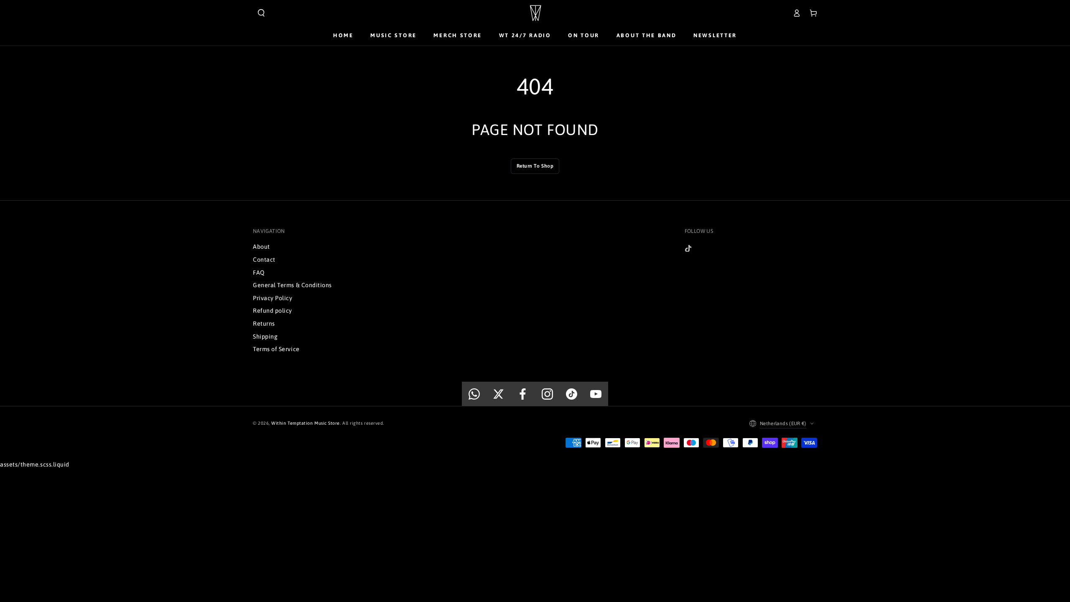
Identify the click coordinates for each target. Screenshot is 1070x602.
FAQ (259, 272)
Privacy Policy (273, 298)
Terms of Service (276, 349)
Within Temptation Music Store (305, 423)
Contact (264, 259)
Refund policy (272, 310)
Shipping (265, 336)
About (261, 246)
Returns (264, 323)
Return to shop (535, 166)
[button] (261, 13)
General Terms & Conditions (292, 285)
